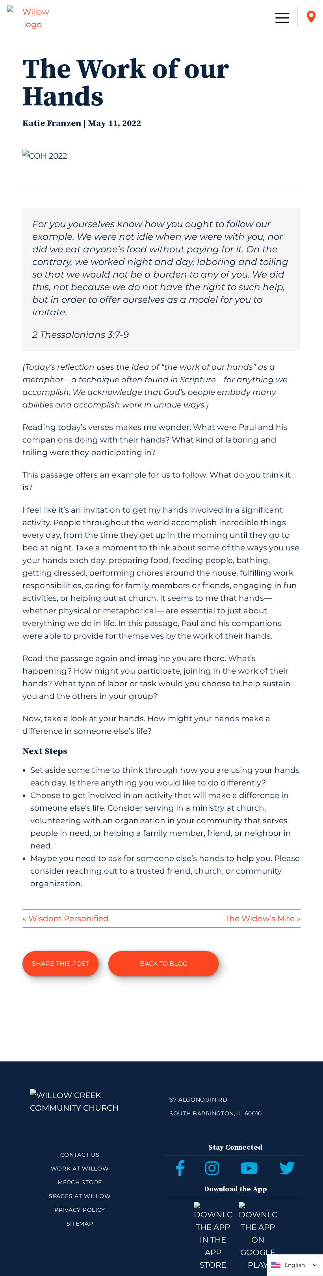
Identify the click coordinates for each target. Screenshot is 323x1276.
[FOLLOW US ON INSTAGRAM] (212, 1168)
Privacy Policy (79, 1209)
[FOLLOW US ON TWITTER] (287, 1168)
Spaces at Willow (80, 1196)
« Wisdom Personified (65, 918)
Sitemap (80, 1223)
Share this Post (60, 963)
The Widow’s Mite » (262, 918)
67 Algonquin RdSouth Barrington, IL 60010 (215, 1106)
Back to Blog (163, 963)
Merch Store (80, 1182)
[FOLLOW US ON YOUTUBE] (249, 1168)
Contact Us (80, 1154)
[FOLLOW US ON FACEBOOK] (180, 1168)
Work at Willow (80, 1168)
